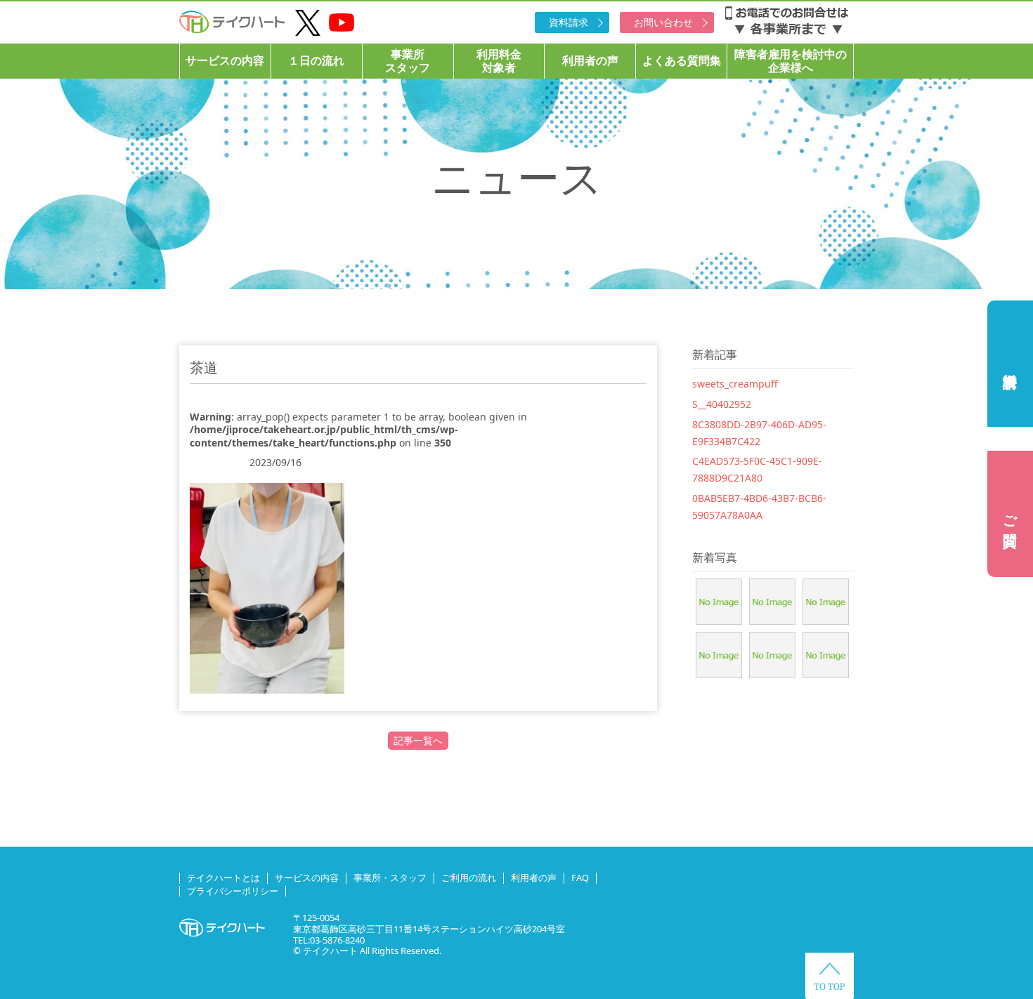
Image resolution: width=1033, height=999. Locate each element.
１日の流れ (316, 60)
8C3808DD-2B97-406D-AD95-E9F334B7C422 (759, 433)
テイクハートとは (223, 877)
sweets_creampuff (735, 383)
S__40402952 (721, 404)
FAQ (580, 877)
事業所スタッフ (407, 60)
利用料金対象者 (498, 60)
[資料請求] (1010, 363)
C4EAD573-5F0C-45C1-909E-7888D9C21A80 (757, 469)
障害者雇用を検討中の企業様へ (790, 60)
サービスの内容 (225, 60)
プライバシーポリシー (232, 891)
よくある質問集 (681, 60)
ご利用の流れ (468, 877)
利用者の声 (590, 60)
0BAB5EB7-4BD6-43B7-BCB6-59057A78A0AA (759, 506)
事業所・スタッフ (390, 877)
